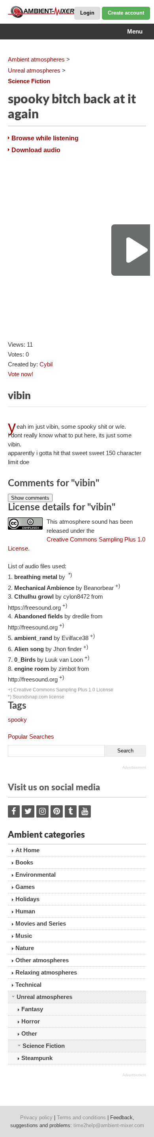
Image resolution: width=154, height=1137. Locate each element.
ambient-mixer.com (47, 12)
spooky (17, 719)
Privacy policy (36, 1117)
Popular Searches (31, 736)
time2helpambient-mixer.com (108, 1125)
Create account (126, 13)
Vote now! (20, 374)
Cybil (46, 364)
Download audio (35, 150)
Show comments (30, 498)
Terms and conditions (81, 1117)
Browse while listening (45, 138)
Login (87, 13)
